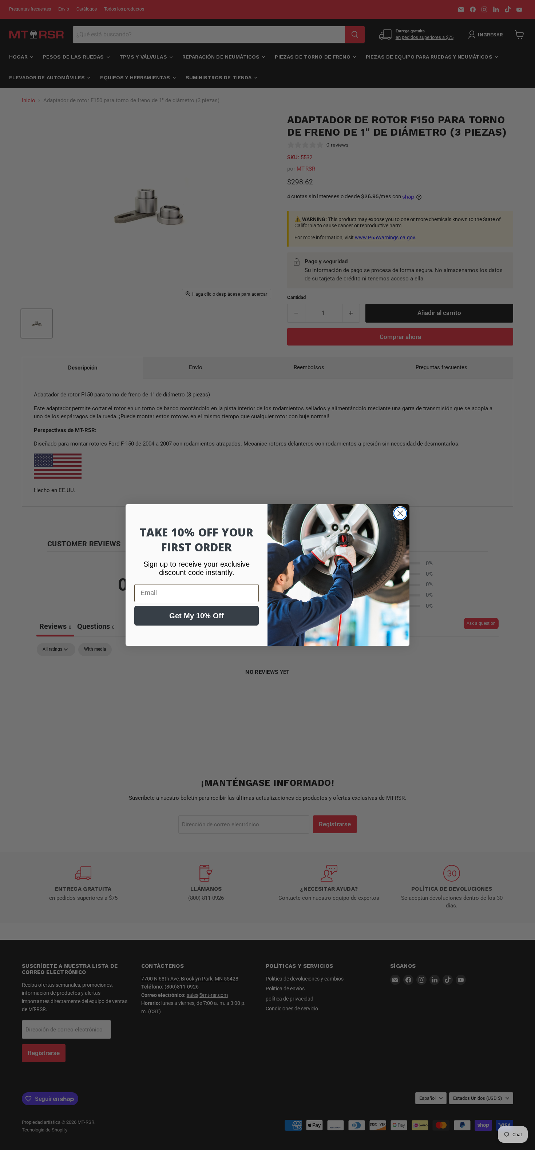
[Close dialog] (400, 513)
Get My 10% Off (196, 616)
